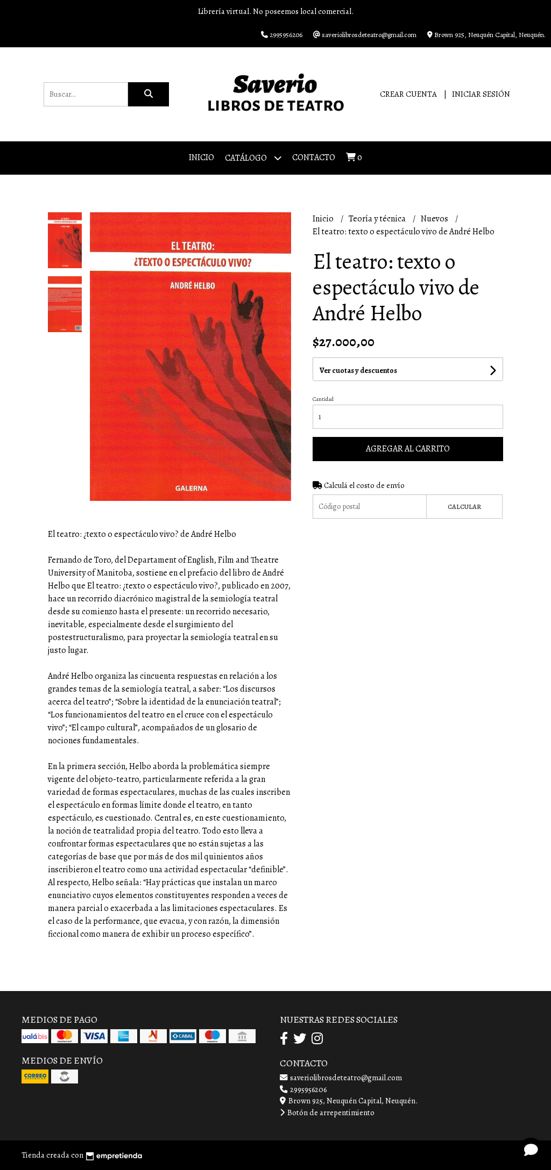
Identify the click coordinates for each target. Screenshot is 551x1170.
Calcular (464, 506)
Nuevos (435, 219)
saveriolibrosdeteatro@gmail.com (345, 1077)
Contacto (313, 157)
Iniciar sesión (481, 94)
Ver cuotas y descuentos (358, 370)
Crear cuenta (408, 94)
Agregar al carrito (408, 449)
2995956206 (307, 1089)
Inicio (201, 157)
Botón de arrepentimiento (330, 1112)
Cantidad (323, 399)
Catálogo (247, 158)
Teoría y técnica (378, 219)
